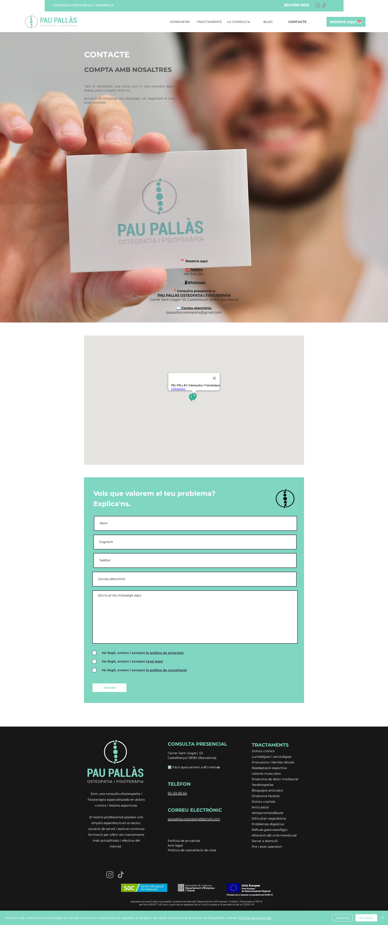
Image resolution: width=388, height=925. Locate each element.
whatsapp (132, 98)
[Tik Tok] (324, 5)
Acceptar (366, 918)
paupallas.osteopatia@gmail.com (194, 312)
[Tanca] (382, 917)
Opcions (342, 918)
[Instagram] (318, 5)
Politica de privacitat (255, 918)
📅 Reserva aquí (194, 261)
